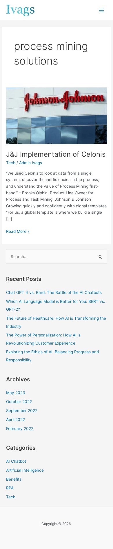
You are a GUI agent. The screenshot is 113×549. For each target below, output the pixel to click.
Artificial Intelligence (25, 470)
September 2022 (21, 410)
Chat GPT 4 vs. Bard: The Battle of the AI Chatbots (54, 292)
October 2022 (19, 401)
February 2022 (19, 428)
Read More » (18, 231)
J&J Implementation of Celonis (55, 154)
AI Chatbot (16, 461)
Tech (10, 162)
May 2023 (15, 392)
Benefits (13, 479)
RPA (10, 488)
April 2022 (15, 419)
